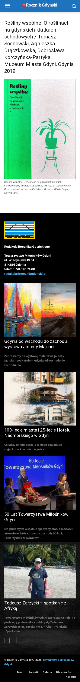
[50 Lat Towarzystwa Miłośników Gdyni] (40, 483)
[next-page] (13, 640)
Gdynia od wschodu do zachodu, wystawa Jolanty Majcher (36, 344)
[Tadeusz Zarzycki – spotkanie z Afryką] (40, 571)
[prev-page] (7, 640)
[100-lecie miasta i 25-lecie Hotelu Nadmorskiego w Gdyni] (40, 399)
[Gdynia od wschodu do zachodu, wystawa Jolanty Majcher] (40, 310)
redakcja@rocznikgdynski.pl (25, 273)
